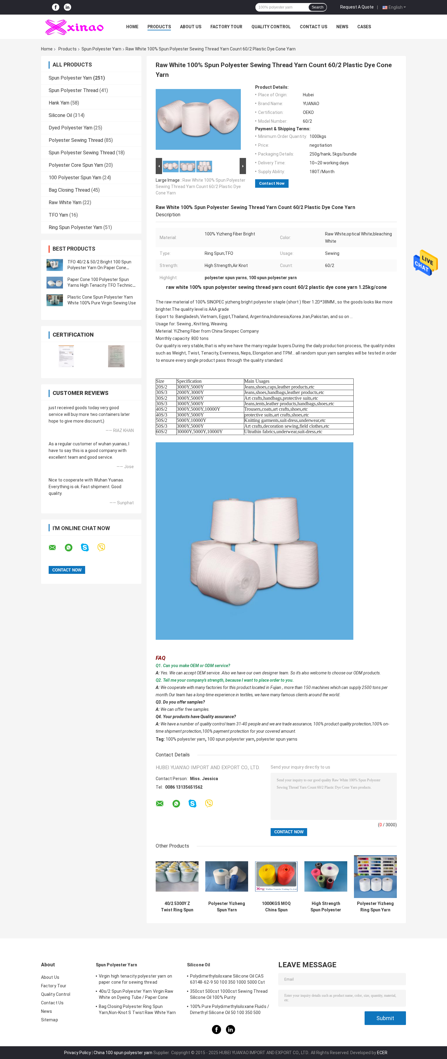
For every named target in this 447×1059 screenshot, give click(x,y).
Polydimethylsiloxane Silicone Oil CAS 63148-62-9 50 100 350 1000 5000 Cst (227, 979)
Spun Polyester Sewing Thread (82, 153)
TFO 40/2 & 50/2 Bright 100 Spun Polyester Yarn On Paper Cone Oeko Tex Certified (99, 267)
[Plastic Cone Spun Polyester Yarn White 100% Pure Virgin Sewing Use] (55, 300)
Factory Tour (226, 26)
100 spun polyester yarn (230, 739)
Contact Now (272, 183)
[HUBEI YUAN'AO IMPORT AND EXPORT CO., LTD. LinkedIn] (67, 7)
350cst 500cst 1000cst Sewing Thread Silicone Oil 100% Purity (229, 994)
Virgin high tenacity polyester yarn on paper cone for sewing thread (135, 979)
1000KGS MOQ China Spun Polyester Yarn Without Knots (276, 907)
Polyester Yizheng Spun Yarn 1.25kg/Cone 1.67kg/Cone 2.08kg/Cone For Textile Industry (226, 907)
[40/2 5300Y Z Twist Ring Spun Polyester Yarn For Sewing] (177, 876)
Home (132, 26)
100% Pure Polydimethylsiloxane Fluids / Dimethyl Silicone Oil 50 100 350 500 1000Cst (229, 1010)
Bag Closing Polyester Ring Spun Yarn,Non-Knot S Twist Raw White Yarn (137, 1009)
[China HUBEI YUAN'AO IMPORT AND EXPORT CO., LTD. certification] (66, 356)
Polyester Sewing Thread (76, 140)
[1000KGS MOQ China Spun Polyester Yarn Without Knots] (276, 876)
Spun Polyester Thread (73, 90)
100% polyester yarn (185, 739)
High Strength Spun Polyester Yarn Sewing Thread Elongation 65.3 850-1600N (326, 907)
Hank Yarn (59, 103)
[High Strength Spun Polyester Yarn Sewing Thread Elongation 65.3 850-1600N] (325, 876)
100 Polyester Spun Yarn (75, 177)
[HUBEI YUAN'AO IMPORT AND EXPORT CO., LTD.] (74, 27)
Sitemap (49, 1019)
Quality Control (271, 26)
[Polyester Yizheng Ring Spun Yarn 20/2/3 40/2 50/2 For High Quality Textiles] (375, 876)
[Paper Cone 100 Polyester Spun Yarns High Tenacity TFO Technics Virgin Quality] (55, 282)
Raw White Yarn (65, 202)
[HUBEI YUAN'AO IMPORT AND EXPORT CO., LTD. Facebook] (55, 7)
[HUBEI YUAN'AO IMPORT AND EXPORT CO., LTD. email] (56, 547)
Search (318, 7)
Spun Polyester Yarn (101, 48)
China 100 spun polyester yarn (123, 1052)
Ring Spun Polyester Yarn (75, 227)
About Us (190, 26)
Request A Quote (357, 7)
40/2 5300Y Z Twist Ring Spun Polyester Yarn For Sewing (177, 907)
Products (159, 26)
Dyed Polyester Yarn (70, 128)
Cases (364, 26)
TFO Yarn (58, 215)
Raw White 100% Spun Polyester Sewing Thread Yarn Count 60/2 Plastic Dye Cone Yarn (200, 186)
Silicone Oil (60, 115)
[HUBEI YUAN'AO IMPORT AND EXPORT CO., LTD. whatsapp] (72, 547)
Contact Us (313, 26)
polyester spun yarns (276, 739)
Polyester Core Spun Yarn (76, 165)
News (342, 26)
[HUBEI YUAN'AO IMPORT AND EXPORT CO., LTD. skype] (88, 547)
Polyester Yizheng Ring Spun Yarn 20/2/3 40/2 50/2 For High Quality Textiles (375, 907)
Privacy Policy (77, 1052)
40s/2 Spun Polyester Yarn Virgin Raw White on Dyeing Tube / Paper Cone (136, 994)
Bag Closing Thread (69, 190)
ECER (382, 1052)
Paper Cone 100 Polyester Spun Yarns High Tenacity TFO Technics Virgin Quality (101, 285)
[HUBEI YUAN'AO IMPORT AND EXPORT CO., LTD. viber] (105, 547)
